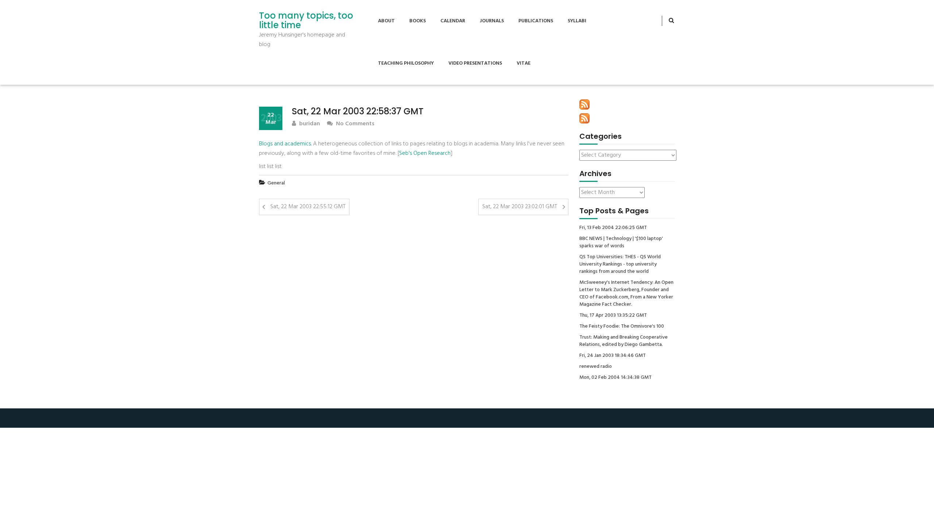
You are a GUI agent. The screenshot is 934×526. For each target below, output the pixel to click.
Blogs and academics (285, 144)
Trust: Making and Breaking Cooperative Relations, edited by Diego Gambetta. (623, 341)
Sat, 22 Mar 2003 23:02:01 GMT (519, 206)
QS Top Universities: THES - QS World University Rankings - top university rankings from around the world (620, 264)
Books (417, 21)
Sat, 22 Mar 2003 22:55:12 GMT (308, 206)
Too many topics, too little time (306, 20)
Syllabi (577, 21)
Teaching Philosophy (406, 63)
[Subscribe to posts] (584, 104)
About (386, 21)
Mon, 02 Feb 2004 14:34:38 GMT (615, 377)
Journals (492, 21)
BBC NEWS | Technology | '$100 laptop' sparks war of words (621, 242)
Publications (535, 21)
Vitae (523, 63)
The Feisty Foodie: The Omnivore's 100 (621, 326)
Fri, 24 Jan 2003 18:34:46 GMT (612, 355)
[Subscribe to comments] (584, 118)
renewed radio (595, 366)
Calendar (452, 21)
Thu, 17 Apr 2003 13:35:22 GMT (613, 315)
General (276, 183)
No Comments (354, 124)
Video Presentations (475, 63)
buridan (309, 124)
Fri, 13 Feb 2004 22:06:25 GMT (613, 228)
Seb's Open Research (425, 153)
